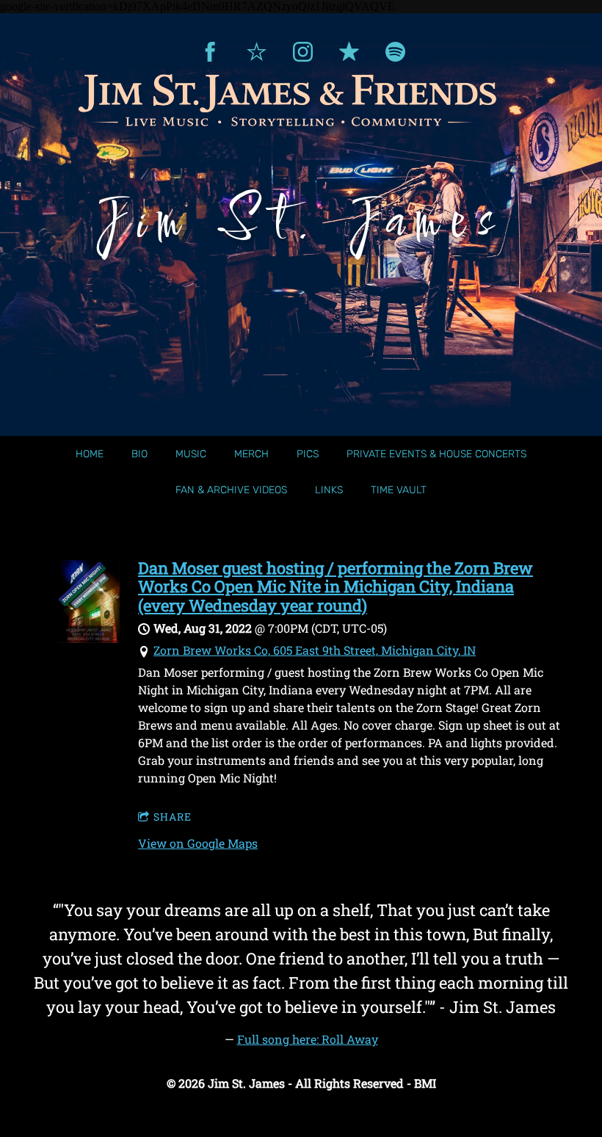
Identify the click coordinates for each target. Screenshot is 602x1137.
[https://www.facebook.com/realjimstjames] (210, 52)
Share (172, 817)
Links (329, 490)
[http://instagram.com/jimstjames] (303, 52)
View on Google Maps (198, 843)
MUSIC (190, 454)
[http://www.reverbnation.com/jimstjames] (256, 52)
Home (90, 454)
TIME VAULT (399, 490)
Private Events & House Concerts (436, 454)
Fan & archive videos (231, 490)
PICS (308, 454)
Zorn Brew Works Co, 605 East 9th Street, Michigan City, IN (314, 650)
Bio (139, 454)
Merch (251, 454)
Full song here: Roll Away (307, 1039)
